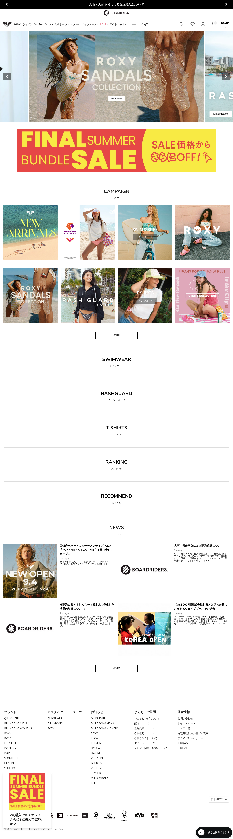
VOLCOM (9, 768)
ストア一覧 (184, 728)
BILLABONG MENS (15, 723)
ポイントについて (144, 743)
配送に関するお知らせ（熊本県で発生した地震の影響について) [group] (116, 4)
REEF (94, 783)
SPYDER (96, 773)
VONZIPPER (11, 758)
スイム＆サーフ (58, 24)
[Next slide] (226, 4)
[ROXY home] (7, 24)
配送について (142, 723)
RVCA (7, 738)
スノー (74, 24)
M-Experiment (99, 778)
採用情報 (183, 748)
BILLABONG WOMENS (18, 728)
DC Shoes (10, 748)
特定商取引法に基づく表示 (193, 733)
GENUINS (9, 763)
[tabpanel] (116, 76)
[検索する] (181, 24)
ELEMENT (10, 743)
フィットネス (89, 24)
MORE (117, 335)
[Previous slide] (7, 4)
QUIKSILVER (11, 718)
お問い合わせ (185, 718)
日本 (217, 799)
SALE (103, 24)
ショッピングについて (147, 718)
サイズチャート (186, 723)
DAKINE (9, 753)
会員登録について (144, 733)
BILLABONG (55, 723)
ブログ (144, 24)
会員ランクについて (145, 738)
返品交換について (144, 728)
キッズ (42, 24)
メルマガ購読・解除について (151, 748)
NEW (17, 24)
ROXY (7, 733)
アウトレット (117, 24)
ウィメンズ (28, 24)
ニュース (133, 24)
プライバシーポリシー (190, 738)
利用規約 (183, 743)
